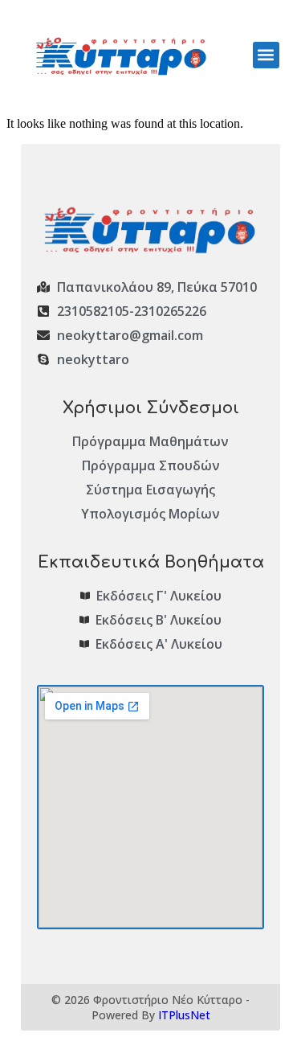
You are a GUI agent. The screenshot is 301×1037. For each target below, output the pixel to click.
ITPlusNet (184, 1015)
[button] (266, 55)
